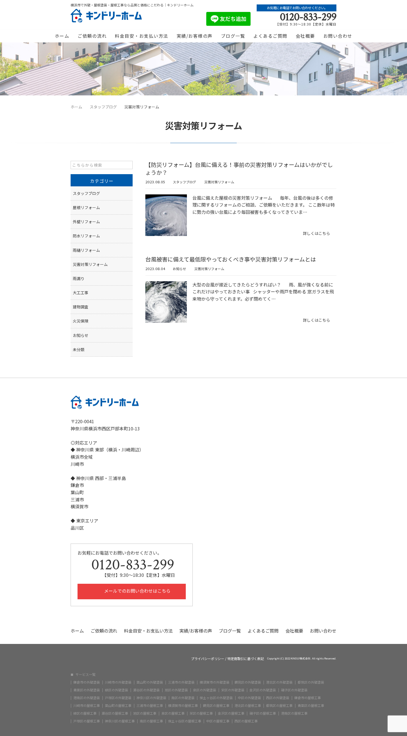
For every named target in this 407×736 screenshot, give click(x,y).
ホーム (62, 35)
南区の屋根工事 (151, 721)
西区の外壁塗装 (277, 697)
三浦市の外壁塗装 (181, 682)
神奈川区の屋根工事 (120, 721)
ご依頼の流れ (92, 35)
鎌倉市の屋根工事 (307, 697)
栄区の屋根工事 (201, 713)
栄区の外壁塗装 (232, 690)
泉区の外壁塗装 (204, 690)
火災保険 (80, 321)
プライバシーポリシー (207, 658)
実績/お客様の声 (195, 35)
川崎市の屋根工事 (86, 705)
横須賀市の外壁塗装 (215, 682)
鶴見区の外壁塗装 (248, 682)
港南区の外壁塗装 (86, 697)
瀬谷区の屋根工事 (115, 713)
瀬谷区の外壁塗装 (146, 690)
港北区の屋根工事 (248, 705)
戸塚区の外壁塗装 (118, 697)
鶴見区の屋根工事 (216, 705)
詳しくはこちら (316, 233)
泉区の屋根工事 (173, 713)
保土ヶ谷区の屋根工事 (184, 721)
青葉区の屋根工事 (311, 705)
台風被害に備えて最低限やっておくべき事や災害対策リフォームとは (230, 259)
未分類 (78, 349)
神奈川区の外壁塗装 (151, 697)
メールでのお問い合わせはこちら (137, 590)
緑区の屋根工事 (85, 713)
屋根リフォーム (86, 207)
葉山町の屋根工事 (118, 705)
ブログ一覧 (233, 35)
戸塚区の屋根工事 (86, 721)
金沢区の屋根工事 (231, 713)
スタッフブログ (184, 181)
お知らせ (179, 268)
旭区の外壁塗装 (176, 690)
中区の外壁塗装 (249, 697)
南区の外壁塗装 (183, 697)
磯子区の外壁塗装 (294, 690)
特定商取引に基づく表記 (245, 658)
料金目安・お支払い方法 (141, 35)
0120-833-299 (308, 16)
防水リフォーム (86, 235)
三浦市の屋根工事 (149, 705)
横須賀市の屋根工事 (183, 705)
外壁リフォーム (86, 221)
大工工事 (80, 292)
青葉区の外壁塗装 (86, 690)
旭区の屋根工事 (144, 713)
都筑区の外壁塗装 (311, 682)
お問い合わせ (337, 35)
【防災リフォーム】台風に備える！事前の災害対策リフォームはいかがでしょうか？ (239, 168)
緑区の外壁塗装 (116, 690)
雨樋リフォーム (86, 250)
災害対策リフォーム (219, 181)
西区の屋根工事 (246, 721)
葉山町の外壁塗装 (149, 682)
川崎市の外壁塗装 (118, 682)
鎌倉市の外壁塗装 (86, 682)
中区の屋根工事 (218, 721)
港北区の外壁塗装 (279, 682)
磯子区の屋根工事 (262, 713)
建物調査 (80, 306)
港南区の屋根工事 (294, 713)
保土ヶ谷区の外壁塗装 (216, 697)
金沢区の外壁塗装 (262, 690)
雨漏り (78, 278)
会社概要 (305, 35)
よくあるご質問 (270, 35)
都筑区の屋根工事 (279, 705)
